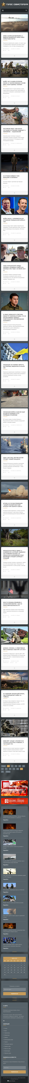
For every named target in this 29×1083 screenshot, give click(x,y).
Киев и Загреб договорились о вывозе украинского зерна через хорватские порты (13, 37)
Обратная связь (7, 1053)
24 (4, 972)
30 (24, 972)
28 (18, 972)
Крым (5, 1030)
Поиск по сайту (7, 1048)
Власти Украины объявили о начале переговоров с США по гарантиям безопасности (12, 604)
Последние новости (8, 1044)
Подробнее (5, 819)
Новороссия (19, 143)
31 (4, 974)
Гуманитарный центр (8, 1039)
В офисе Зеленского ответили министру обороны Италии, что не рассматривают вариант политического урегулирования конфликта (14, 317)
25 (8, 972)
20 (14, 970)
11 (8, 967)
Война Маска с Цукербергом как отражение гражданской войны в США (14, 220)
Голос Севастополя (21, 1077)
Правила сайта (7, 1046)
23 (24, 970)
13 (14, 967)
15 (21, 967)
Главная (6, 1042)
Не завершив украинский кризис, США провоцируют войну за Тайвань (14, 695)
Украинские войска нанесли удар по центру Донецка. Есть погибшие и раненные (14, 413)
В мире (17, 185)
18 (8, 970)
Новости (14, 48)
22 (21, 970)
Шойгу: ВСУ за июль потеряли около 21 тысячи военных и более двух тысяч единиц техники (14, 83)
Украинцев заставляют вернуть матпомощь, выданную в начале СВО (14, 366)
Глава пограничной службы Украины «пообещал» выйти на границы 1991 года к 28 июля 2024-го (14, 268)
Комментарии (7, 1050)
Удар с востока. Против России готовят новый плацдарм (13, 458)
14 (18, 967)
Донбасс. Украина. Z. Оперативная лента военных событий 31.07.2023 (14, 648)
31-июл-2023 (6, 48)
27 (14, 972)
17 (4, 970)
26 (11, 972)
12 (11, 967)
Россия (17, 96)
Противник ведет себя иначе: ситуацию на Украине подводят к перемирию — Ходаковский (14, 130)
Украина (18, 48)
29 (21, 972)
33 (2, 771)
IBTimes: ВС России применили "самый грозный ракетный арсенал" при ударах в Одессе (12, 505)
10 (17, 769)
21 (18, 970)
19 (11, 970)
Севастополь (7, 1033)
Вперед (8, 771)
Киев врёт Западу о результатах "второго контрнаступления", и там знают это (13, 742)
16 (24, 967)
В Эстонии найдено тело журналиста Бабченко (11, 176)
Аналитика (18, 233)
